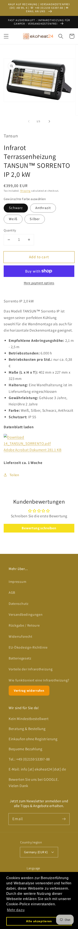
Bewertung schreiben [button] (39, 528)
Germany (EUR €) (36, 852)
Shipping (25, 190)
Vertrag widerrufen (29, 690)
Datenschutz (19, 603)
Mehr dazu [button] (15, 910)
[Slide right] (49, 121)
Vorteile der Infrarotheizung (30, 669)
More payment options (39, 283)
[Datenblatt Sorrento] (14, 437)
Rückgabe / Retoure (24, 625)
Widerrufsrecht (20, 636)
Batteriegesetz (20, 658)
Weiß (13, 219)
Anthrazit (43, 208)
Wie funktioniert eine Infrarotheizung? (39, 680)
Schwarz (16, 208)
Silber (35, 219)
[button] (6, 36)
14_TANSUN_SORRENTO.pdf (27, 443)
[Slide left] (29, 121)
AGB (12, 592)
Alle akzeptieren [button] (39, 921)
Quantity (10, 230)
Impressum (17, 581)
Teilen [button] (14, 475)
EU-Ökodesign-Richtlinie (28, 647)
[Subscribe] (63, 818)
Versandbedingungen (25, 614)
